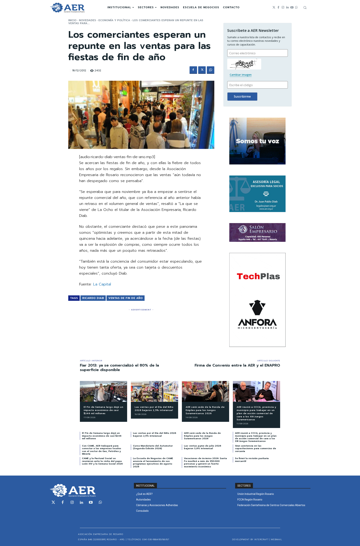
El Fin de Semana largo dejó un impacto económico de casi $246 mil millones (103, 410)
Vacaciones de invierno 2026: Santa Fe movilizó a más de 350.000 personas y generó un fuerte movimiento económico (205, 462)
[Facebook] (278, 7)
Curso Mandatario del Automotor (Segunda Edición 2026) (153, 447)
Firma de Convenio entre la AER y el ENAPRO (237, 365)
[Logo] (67, 7)
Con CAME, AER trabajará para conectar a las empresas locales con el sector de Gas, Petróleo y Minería (101, 450)
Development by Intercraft (250, 539)
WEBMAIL (276, 539)
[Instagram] (283, 7)
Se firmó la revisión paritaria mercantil (252, 460)
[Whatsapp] (296, 7)
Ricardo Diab (93, 298)
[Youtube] (292, 7)
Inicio (72, 20)
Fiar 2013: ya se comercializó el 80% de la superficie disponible (119, 367)
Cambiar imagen (241, 74)
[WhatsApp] (210, 70)
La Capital (102, 284)
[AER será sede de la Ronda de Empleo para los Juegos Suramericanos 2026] (205, 391)
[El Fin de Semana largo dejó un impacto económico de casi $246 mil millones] (103, 391)
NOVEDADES (87, 20)
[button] (305, 7)
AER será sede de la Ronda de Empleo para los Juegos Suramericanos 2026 (205, 410)
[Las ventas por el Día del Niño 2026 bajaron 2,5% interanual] (154, 391)
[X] (202, 70)
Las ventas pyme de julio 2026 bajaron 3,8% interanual (202, 447)
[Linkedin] (287, 7)
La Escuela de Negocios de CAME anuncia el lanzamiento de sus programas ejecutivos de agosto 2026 (153, 462)
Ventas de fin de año (125, 298)
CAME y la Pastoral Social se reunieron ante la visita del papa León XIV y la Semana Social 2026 (102, 461)
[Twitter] (274, 7)
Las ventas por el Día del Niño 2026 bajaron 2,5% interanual (154, 408)
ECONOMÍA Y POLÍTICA (114, 20)
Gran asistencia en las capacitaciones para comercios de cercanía (255, 448)
